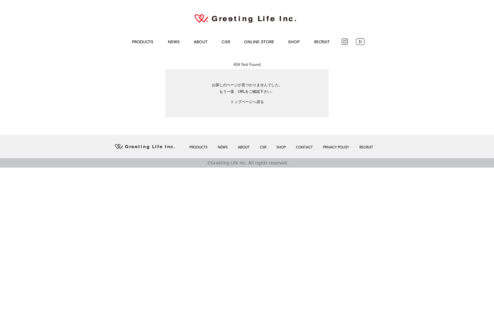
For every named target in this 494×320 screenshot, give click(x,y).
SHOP (293, 42)
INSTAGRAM (344, 42)
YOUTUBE (361, 42)
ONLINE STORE (258, 42)
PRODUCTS (141, 42)
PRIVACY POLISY (336, 147)
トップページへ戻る (247, 102)
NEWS (172, 42)
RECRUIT (321, 42)
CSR (225, 42)
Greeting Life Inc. (247, 18)
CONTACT (304, 147)
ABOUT (200, 42)
